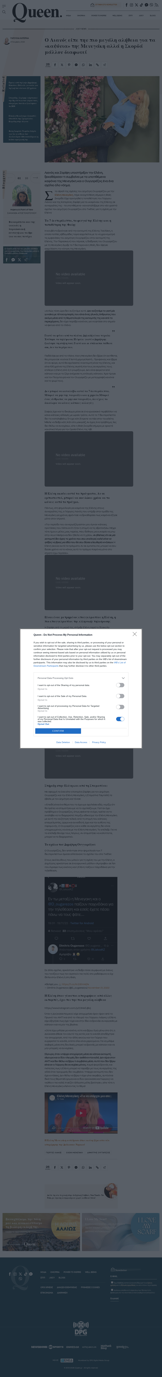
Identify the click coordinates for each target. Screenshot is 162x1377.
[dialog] (81, 688)
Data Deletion (63, 742)
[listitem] (81, 678)
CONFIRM (58, 731)
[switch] (120, 685)
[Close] (136, 635)
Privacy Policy (99, 742)
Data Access (81, 742)
